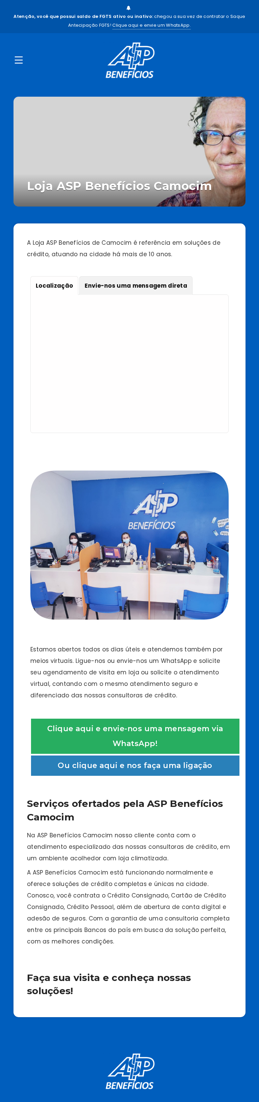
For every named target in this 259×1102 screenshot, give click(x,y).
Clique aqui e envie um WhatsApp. (151, 25)
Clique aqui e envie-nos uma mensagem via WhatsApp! (135, 736)
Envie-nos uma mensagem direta (136, 286)
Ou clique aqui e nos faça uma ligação (135, 765)
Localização (54, 286)
